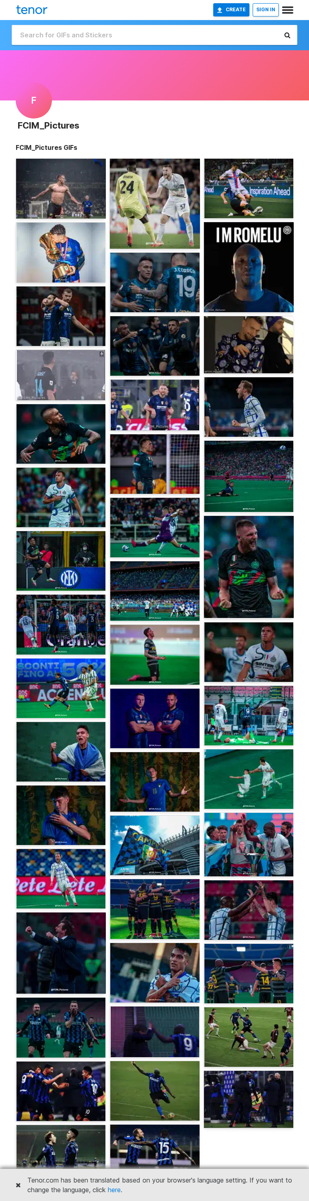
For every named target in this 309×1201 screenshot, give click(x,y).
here (114, 1190)
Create (236, 9)
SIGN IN (265, 9)
